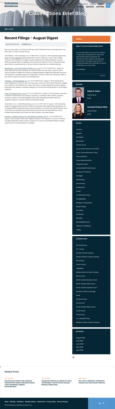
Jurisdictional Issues (83, 195)
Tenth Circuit (80, 311)
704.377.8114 (91, 95)
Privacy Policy (51, 401)
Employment (80, 187)
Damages (79, 176)
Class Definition (81, 156)
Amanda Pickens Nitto (97, 107)
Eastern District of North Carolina (87, 257)
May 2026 (79, 347)
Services (90, 7)
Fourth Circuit (81, 264)
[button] (73, 357)
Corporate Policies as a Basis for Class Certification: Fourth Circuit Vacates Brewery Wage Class (57, 383)
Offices (101, 4)
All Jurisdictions (81, 245)
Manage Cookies (30, 401)
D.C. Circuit (80, 249)
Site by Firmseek (62, 401)
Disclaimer (20, 401)
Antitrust (79, 129)
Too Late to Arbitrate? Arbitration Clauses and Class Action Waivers (91, 382)
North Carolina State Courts (85, 284)
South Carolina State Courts (86, 307)
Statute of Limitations (83, 226)
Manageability (81, 199)
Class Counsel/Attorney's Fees (86, 152)
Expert (78, 191)
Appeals (79, 133)
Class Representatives (84, 160)
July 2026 (79, 341)
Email (89, 98)
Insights (85, 4)
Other (30, 44)
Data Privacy (80, 179)
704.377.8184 (92, 111)
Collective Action (82, 164)
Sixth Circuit (80, 303)
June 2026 (80, 344)
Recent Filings (81, 206)
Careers (93, 4)
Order (6, 58)
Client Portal (41, 401)
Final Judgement (16, 58)
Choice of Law (81, 145)
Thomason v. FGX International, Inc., (16, 81)
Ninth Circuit (80, 276)
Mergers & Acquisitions (84, 203)
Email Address (80, 69)
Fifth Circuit (80, 260)
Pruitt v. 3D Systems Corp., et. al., (15, 93)
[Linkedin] (100, 403)
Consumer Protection (83, 172)
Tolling (78, 230)
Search (79, 39)
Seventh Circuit (81, 299)
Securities (79, 210)
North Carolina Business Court (86, 280)
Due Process (80, 183)
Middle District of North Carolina (87, 272)
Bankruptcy (80, 141)
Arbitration (80, 137)
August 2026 (80, 338)
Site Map (13, 401)
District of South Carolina (84, 253)
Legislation (80, 268)
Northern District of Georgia (85, 291)
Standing (79, 218)
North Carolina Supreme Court (86, 287)
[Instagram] (103, 403)
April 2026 (79, 350)
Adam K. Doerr (93, 91)
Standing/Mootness (83, 222)
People (80, 7)
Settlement (80, 214)
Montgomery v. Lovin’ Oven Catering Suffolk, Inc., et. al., (22, 68)
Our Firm (100, 7)
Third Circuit (80, 314)
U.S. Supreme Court (83, 318)
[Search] (108, 5)
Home (6, 401)
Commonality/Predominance (86, 168)
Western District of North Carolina (88, 322)
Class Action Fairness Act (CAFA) (87, 149)
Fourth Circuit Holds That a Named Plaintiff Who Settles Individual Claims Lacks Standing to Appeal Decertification (20, 384)
